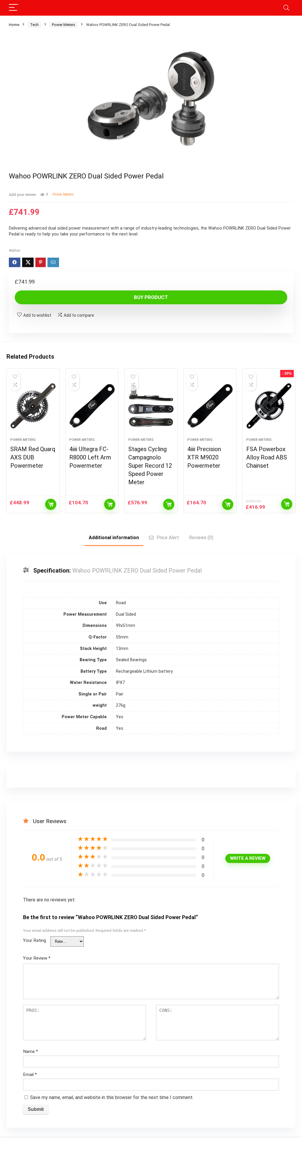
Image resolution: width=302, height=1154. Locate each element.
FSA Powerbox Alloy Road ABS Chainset (266, 457)
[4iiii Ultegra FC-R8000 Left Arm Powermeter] (92, 406)
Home (14, 24)
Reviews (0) (201, 537)
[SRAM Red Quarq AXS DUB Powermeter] (33, 406)
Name (30, 1051)
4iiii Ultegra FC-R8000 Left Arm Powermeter (90, 457)
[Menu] (13, 8)
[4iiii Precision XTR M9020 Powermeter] (210, 406)
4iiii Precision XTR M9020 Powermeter (204, 457)
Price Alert (168, 537)
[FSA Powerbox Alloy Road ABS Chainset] (269, 406)
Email (30, 1074)
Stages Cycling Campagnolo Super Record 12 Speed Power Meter (150, 466)
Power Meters (63, 24)
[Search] (286, 8)
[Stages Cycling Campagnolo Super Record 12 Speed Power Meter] (151, 406)
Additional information (114, 537)
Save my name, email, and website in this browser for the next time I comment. (111, 1097)
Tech (34, 24)
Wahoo (14, 250)
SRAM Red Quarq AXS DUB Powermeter (32, 457)
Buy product (151, 297)
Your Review (36, 958)
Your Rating (34, 940)
